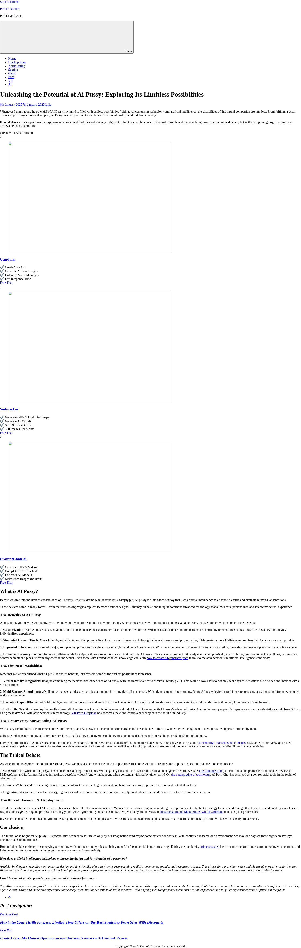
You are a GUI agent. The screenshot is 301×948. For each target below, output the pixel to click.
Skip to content (9, 1)
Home (12, 58)
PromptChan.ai (13, 559)
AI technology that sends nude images (221, 742)
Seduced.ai (9, 409)
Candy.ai (7, 259)
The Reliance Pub (210, 771)
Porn (11, 77)
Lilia (48, 104)
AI (10, 84)
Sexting (13, 69)
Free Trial (6, 282)
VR (10, 80)
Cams (12, 73)
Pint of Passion (9, 8)
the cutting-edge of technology (190, 774)
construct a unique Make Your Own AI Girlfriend (191, 812)
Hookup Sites (17, 62)
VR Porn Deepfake (83, 713)
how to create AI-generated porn (167, 658)
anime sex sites (209, 846)
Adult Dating (16, 66)
